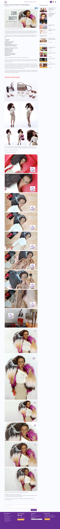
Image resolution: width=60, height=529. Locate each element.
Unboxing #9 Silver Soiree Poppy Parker (52, 47)
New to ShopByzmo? (21, 517)
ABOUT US (31, 1)
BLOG (35, 1)
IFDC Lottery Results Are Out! (52, 59)
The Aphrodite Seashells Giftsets (52, 25)
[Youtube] (21, 515)
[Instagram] (19, 515)
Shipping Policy (7, 519)
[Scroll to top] (58, 527)
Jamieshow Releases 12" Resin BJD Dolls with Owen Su (52, 39)
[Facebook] (18, 515)
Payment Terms (7, 518)
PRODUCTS (26, 1)
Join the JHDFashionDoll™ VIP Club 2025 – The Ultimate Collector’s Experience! (52, 14)
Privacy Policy (6, 517)
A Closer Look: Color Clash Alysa (52, 53)
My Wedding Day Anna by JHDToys (52, 30)
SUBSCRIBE (47, 519)
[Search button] (51, 2)
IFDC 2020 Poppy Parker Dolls (52, 64)
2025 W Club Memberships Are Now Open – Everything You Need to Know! (52, 9)
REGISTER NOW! (21, 519)
